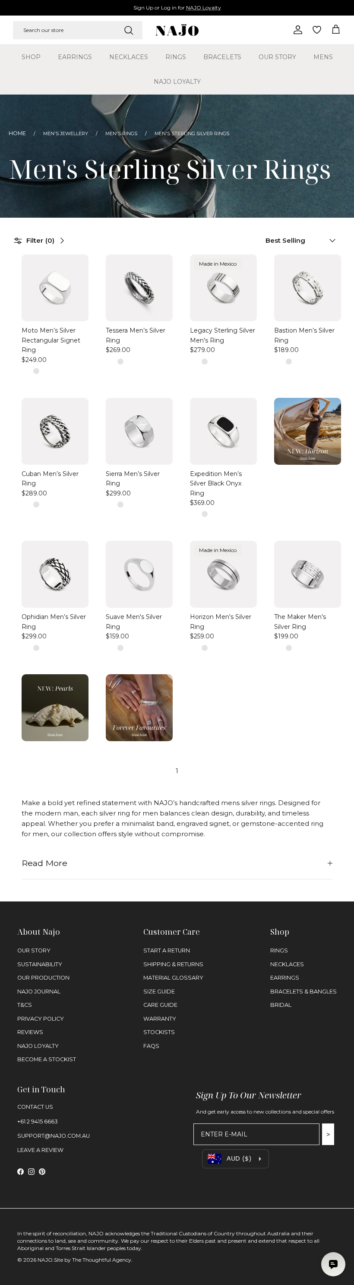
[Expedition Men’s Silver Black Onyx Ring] (223, 431)
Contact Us (35, 1107)
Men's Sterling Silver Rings (192, 133)
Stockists (159, 1032)
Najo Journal (38, 991)
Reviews (30, 1032)
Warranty (159, 1018)
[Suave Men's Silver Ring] (139, 574)
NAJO (45, 1259)
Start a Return (166, 950)
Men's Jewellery (65, 133)
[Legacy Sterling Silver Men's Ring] (223, 287)
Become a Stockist (46, 1059)
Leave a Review (40, 1150)
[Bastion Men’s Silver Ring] (307, 287)
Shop (31, 57)
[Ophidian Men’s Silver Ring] (55, 574)
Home (17, 133)
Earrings (75, 57)
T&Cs (24, 1005)
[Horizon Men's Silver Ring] (223, 574)
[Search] (128, 30)
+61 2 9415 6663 (37, 1121)
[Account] (296, 30)
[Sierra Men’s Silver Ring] (139, 431)
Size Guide (159, 991)
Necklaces (128, 57)
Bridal (280, 1005)
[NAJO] (177, 30)
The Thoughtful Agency (101, 1259)
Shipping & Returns (173, 964)
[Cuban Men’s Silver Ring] (55, 431)
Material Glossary (173, 977)
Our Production (43, 977)
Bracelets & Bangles (303, 991)
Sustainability (39, 964)
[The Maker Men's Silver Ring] (307, 574)
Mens (323, 57)
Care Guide (160, 1005)
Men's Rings (121, 133)
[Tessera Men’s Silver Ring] (139, 287)
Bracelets (222, 57)
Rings (175, 57)
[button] (297, 240)
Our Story (277, 57)
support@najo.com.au (53, 1136)
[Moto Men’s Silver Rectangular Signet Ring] (55, 287)
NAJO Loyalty (203, 7)
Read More (44, 863)
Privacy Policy (40, 1018)
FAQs (151, 1046)
